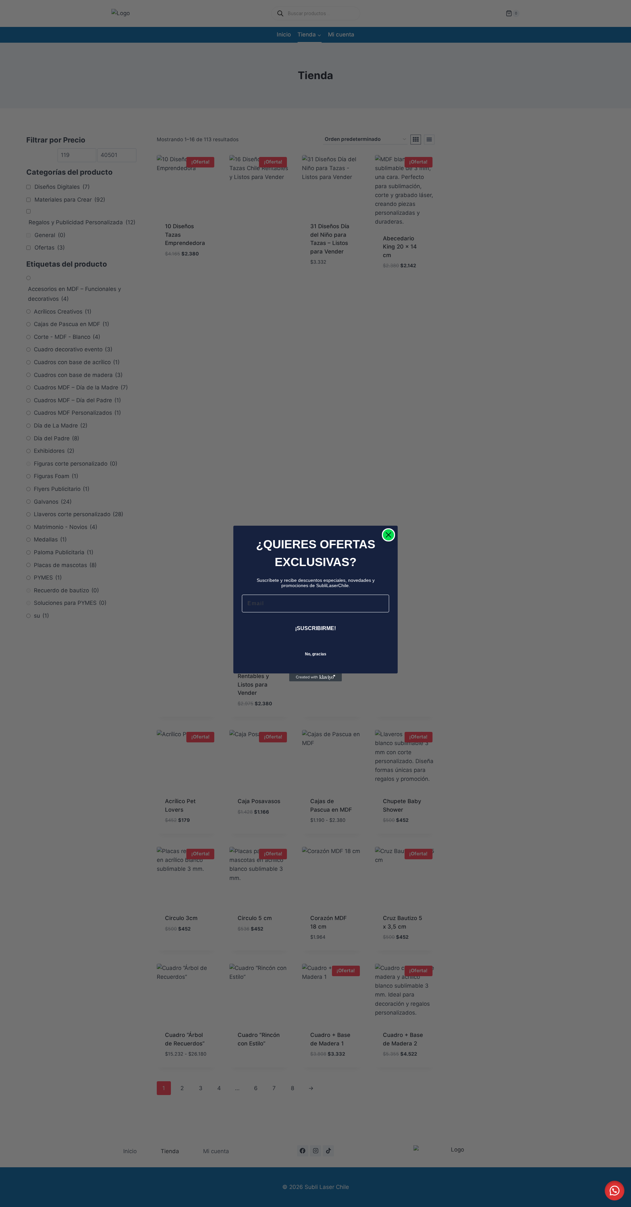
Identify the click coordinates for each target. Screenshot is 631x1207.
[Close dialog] (388, 535)
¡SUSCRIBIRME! (315, 628)
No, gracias (315, 654)
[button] (614, 1190)
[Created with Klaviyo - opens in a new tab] (315, 677)
